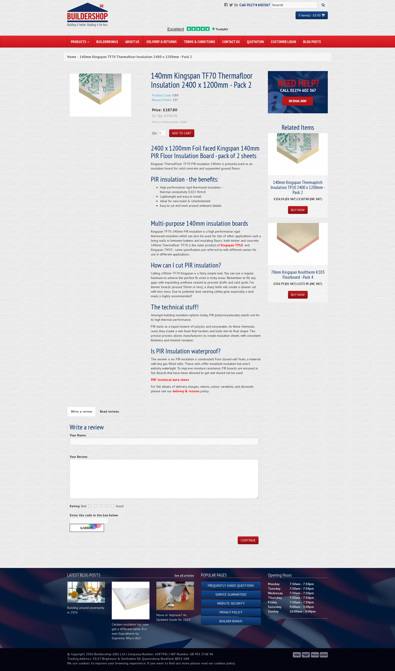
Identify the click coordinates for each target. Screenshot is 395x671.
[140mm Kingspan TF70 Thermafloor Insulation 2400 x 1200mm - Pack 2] (100, 95)
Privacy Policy (230, 612)
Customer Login (283, 41)
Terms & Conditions (199, 41)
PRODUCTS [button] (79, 41)
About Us (132, 41)
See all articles (184, 575)
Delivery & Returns (162, 41)
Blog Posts (312, 41)
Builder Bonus (230, 621)
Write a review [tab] (81, 411)
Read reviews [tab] (109, 411)
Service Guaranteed (230, 594)
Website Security (231, 603)
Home (71, 57)
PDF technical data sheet (170, 380)
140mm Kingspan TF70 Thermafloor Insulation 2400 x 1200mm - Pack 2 (136, 57)
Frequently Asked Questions (231, 585)
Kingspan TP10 (232, 245)
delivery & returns (186, 391)
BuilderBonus (107, 41)
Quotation (255, 41)
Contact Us (231, 41)
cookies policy (224, 663)
